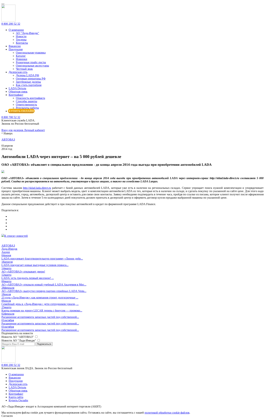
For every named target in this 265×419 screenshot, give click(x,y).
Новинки (21, 59)
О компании (16, 29)
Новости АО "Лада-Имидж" (19, 340)
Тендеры (21, 39)
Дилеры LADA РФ (27, 75)
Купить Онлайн (18, 400)
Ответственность (26, 104)
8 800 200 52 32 (10, 23)
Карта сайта (16, 397)
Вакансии (15, 46)
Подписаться (44, 344)
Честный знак (24, 68)
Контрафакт (16, 94)
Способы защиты (26, 101)
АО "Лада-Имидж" (27, 33)
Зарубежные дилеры (28, 81)
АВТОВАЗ (8, 139)
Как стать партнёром (28, 85)
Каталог (21, 55)
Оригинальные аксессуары (32, 65)
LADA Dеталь (17, 88)
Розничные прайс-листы (31, 62)
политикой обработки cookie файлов (167, 412)
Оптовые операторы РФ (31, 78)
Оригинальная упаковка (31, 52)
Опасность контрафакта (30, 98)
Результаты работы (27, 107)
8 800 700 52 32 (10, 117)
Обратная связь (18, 91)
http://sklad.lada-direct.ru (37, 187)
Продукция (16, 49)
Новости (21, 36)
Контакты (22, 42)
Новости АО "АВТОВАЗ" (17, 336)
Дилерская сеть (18, 72)
